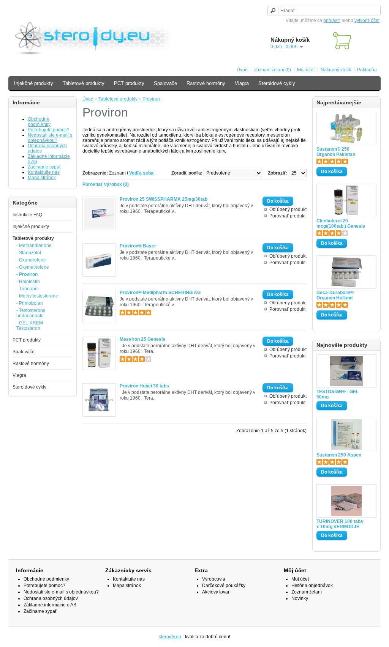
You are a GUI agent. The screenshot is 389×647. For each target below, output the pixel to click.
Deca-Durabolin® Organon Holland (335, 295)
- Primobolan (29, 303)
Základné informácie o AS (50, 605)
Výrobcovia (213, 579)
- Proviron (27, 274)
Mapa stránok (42, 177)
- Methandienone (34, 245)
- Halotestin (28, 281)
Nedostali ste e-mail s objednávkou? (50, 137)
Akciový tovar (215, 592)
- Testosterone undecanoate (31, 313)
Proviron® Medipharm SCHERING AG (160, 292)
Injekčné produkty (33, 83)
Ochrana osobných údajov (51, 598)
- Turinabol (27, 288)
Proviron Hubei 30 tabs (144, 386)
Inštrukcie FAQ (27, 214)
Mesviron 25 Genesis (142, 339)
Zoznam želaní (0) (272, 69)
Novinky (299, 598)
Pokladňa (367, 69)
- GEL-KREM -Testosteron (31, 325)
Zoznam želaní (306, 592)
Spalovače (165, 83)
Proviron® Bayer (138, 246)
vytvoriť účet (367, 20)
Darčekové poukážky (223, 585)
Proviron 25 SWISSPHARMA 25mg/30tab (163, 199)
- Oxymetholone (32, 267)
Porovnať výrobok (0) (105, 184)
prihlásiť (331, 20)
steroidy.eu (170, 636)
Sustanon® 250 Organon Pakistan (335, 151)
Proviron (151, 99)
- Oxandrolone (31, 260)
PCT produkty (129, 83)
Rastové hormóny (206, 83)
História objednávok (312, 585)
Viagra (242, 83)
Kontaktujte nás (44, 172)
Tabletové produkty (83, 83)
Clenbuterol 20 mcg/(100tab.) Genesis (340, 223)
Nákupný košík (336, 69)
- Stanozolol (28, 252)
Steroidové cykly (276, 83)
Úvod (242, 69)
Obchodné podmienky (39, 121)
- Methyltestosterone (37, 296)
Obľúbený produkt (288, 209)
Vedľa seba (141, 173)
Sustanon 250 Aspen (338, 455)
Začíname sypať (44, 167)
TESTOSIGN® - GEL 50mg (337, 394)
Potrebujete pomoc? (49, 129)
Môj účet (306, 69)
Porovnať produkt (287, 216)
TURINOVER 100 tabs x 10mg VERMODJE (339, 524)
